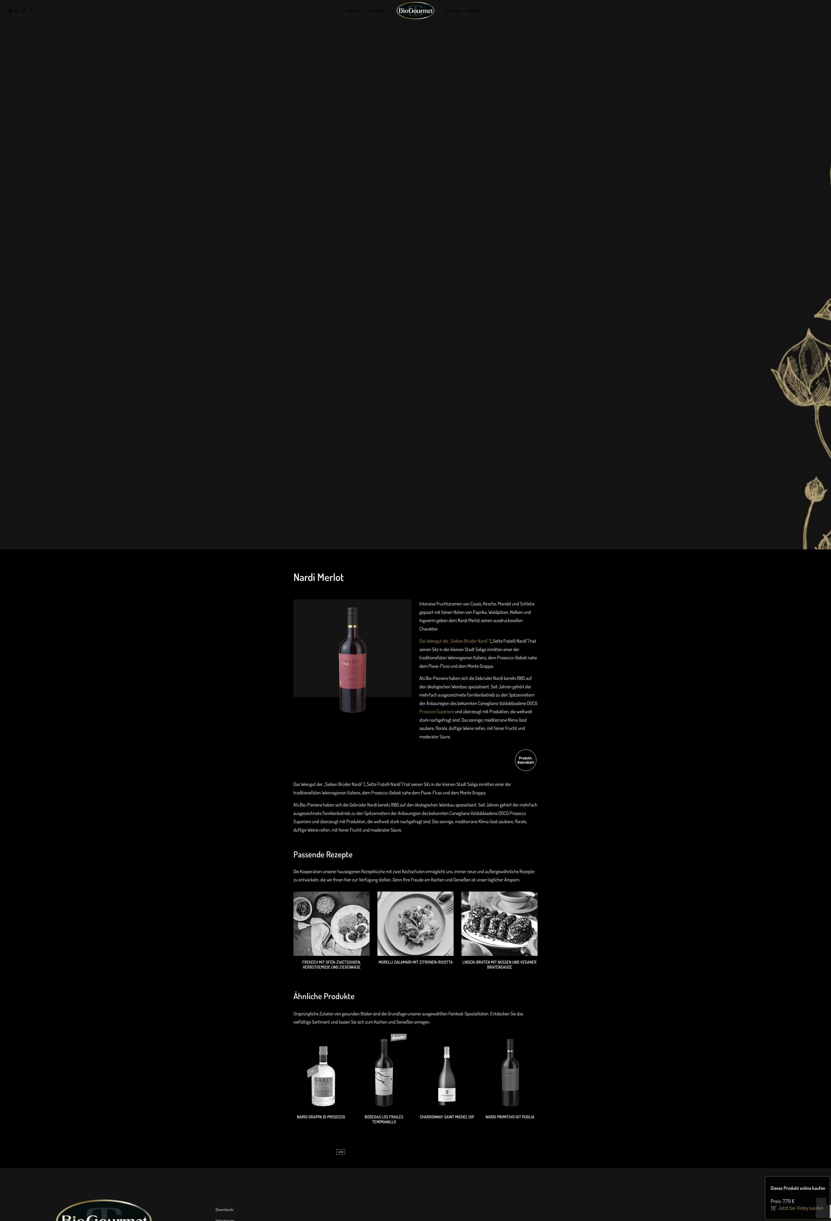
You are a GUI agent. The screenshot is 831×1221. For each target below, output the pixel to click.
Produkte (453, 10)
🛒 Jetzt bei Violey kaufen (797, 1207)
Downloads (225, 1209)
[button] (10, 10)
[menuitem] (10, 10)
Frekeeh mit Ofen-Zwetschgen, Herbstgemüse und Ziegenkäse (331, 964)
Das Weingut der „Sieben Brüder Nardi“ (454, 641)
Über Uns (354, 10)
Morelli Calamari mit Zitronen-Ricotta (415, 962)
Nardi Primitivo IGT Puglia (510, 1116)
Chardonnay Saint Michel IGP (447, 1116)
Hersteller (377, 10)
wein (340, 1151)
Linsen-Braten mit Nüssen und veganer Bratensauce (499, 964)
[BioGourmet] (415, 10)
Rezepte (474, 10)
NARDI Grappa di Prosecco (321, 1116)
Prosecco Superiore (436, 711)
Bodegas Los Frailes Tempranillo (384, 1119)
